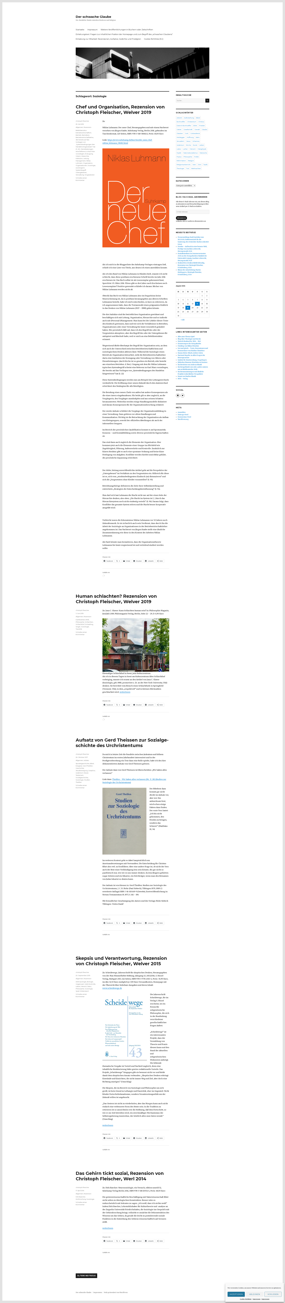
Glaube (204, 129)
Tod (187, 168)
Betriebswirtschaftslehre (84, 137)
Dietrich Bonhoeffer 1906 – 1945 (189, 341)
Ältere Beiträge (86, 1276)
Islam (198, 137)
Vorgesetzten (90, 175)
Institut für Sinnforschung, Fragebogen (192, 360)
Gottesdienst (195, 133)
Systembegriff (81, 170)
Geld (86, 984)
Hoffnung (190, 137)
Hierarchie (85, 156)
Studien (87, 780)
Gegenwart (80, 984)
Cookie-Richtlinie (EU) (153, 39)
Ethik (87, 620)
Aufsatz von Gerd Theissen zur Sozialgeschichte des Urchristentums (122, 742)
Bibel (92, 763)
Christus (201, 122)
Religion (191, 161)
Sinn (199, 164)
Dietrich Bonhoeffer (184, 125)
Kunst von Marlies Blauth (187, 376)
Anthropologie (81, 982)
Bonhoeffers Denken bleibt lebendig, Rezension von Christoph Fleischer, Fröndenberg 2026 (191, 265)
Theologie (180, 168)
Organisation (87, 163)
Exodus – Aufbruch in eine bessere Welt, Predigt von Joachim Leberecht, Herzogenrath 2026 (192, 249)
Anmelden (181, 412)
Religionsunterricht (183, 164)
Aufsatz (86, 760)
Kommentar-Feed (184, 417)
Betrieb (78, 135)
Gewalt (197, 129)
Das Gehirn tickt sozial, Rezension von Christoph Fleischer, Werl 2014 (120, 1176)
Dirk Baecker (80, 1197)
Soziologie (91, 165)
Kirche (188, 145)
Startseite (80, 30)
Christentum (191, 122)
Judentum (79, 773)
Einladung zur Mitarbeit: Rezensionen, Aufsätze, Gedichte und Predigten (108, 39)
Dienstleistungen (87, 149)
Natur (89, 986)
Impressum (256, 1299)
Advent (179, 118)
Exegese (79, 766)
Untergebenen (81, 172)
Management (81, 161)
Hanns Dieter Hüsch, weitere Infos (190, 353)
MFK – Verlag (183, 379)
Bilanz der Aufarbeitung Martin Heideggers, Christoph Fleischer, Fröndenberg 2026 (190, 272)
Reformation (181, 161)
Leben (78, 986)
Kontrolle (92, 984)
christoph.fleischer (82, 121)
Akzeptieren (236, 1294)
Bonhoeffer (181, 122)
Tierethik (79, 629)
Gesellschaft (188, 129)
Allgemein (79, 127)
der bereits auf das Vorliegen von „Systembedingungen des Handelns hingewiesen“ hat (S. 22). (85, 144)
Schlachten (89, 622)
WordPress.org (183, 419)
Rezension (87, 127)
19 (188, 308)
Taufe (205, 164)
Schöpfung (89, 624)
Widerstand (84, 991)
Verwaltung (80, 175)
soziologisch (80, 168)
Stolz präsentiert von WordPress (116, 1292)
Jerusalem (180, 141)
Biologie (90, 982)
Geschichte (80, 768)
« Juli (182, 320)
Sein (194, 164)
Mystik (179, 153)
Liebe (179, 149)
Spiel (77, 991)
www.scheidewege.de (112, 988)
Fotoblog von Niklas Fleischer (188, 346)
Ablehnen (254, 1294)
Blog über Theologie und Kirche (189, 339)
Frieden (202, 125)
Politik (196, 157)
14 (197, 304)
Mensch (84, 986)
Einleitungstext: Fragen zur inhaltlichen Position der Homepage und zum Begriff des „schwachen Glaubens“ (124, 34)
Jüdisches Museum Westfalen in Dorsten (192, 362)
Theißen (79, 782)
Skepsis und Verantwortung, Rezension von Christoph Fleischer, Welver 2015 (121, 960)
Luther (185, 149)
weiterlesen (125, 692)
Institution (79, 158)
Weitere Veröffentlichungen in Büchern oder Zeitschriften (127, 30)
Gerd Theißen (88, 766)
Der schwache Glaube (93, 17)
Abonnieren (181, 218)
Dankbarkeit (80, 620)
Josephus (91, 770)
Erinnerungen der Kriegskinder (189, 344)
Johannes (195, 141)
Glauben (180, 133)
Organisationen (81, 165)
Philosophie (80, 622)
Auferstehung (189, 118)
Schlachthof (80, 624)
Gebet (179, 129)
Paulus (179, 157)
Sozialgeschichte (82, 777)
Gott (186, 133)
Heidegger (181, 137)
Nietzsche (203, 153)
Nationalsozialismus (190, 153)
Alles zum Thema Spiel (186, 337)
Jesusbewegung (82, 770)
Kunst (195, 145)
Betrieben (85, 135)
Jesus (188, 141)
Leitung (86, 158)
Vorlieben (273, 1294)
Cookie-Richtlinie (245, 1299)
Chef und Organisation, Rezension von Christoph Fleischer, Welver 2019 (120, 109)
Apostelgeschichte (82, 763)
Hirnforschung (81, 1199)
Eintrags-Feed (183, 415)
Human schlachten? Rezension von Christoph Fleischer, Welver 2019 (116, 598)
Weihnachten (196, 168)
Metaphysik (202, 149)
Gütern (78, 156)
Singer (78, 627)
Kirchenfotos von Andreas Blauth (190, 365)
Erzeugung (89, 154)
